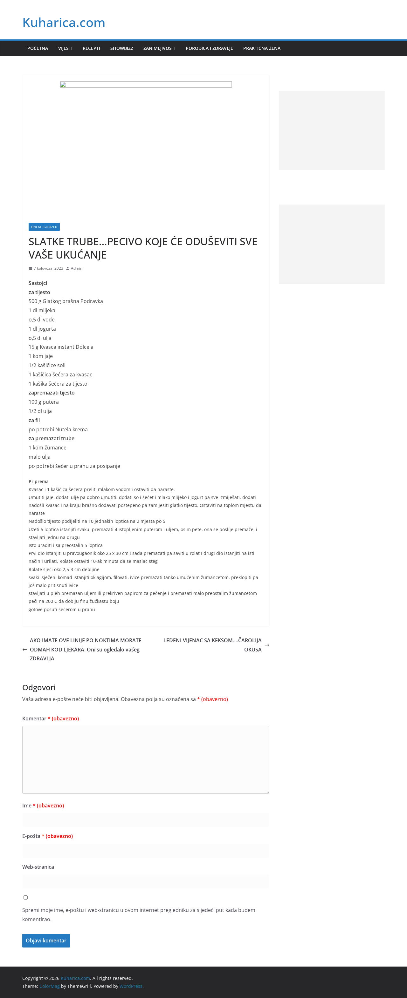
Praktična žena (261, 48)
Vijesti (65, 48)
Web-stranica (38, 866)
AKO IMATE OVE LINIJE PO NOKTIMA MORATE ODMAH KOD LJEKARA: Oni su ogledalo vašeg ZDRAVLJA (85, 649)
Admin (76, 268)
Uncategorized (44, 227)
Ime (43, 805)
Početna (37, 48)
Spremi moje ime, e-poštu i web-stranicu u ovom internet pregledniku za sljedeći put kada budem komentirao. (138, 915)
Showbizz (121, 48)
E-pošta (47, 836)
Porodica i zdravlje (209, 48)
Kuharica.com (64, 22)
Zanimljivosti (159, 48)
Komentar (50, 718)
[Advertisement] (332, 130)
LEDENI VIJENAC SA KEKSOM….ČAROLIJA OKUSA (212, 645)
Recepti (91, 48)
